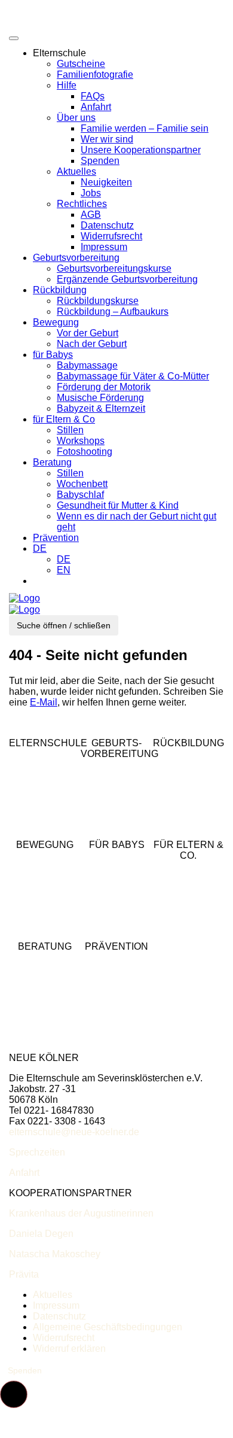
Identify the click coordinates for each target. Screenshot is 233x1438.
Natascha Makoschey (54, 1254)
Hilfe (66, 85)
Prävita (24, 1274)
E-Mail (43, 702)
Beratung (52, 462)
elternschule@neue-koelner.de (74, 1132)
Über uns (76, 118)
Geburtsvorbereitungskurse (114, 268)
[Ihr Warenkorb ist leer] (45, 581)
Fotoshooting (84, 451)
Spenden (100, 161)
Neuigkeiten (106, 182)
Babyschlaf (80, 495)
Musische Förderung (100, 398)
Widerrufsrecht (111, 236)
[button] (13, 1394)
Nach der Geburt (92, 344)
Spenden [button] (25, 1370)
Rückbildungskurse (98, 301)
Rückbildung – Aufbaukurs (112, 311)
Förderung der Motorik (104, 387)
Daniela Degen (41, 1234)
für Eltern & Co (64, 419)
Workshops (81, 441)
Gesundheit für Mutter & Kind (118, 505)
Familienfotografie (95, 74)
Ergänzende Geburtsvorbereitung (127, 279)
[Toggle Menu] (14, 38)
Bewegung (56, 322)
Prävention (56, 538)
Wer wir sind (107, 139)
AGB (91, 214)
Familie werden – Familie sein (145, 128)
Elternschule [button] (59, 53)
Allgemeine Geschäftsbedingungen (107, 1327)
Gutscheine (81, 64)
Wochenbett (82, 484)
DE (40, 548)
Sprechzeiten (37, 1152)
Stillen (70, 430)
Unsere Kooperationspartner (141, 150)
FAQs (93, 96)
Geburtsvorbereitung (76, 258)
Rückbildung (60, 290)
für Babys (53, 354)
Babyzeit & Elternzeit (101, 408)
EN (63, 570)
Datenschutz (107, 225)
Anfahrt (96, 107)
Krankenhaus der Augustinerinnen (81, 1213)
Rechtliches (82, 204)
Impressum (104, 247)
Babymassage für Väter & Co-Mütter (133, 376)
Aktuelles (76, 171)
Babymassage (87, 365)
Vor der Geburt (87, 333)
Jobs (91, 193)
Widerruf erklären (69, 1348)
